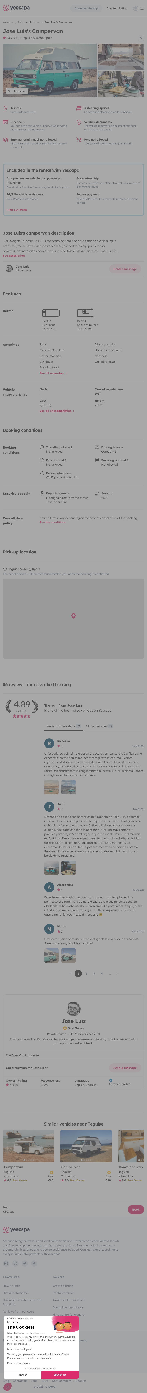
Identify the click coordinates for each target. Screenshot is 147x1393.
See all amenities (52, 373)
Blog (6, 1381)
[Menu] (139, 8)
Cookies (80, 1381)
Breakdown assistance (68, 1307)
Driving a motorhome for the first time (22, 1302)
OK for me (60, 1374)
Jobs (34, 1381)
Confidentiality (62, 1381)
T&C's (44, 1381)
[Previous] (7, 1146)
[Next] (50, 1146)
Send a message (125, 269)
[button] (7, 1387)
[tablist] (94, 727)
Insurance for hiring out (68, 1300)
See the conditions (53, 522)
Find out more (17, 210)
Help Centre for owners (68, 1314)
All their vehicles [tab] (99, 726)
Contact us (20, 1381)
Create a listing (117, 8)
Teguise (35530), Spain (37, 38)
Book (136, 1209)
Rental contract (63, 1293)
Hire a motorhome (15, 1293)
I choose (22, 1374)
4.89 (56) (12, 38)
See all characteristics (56, 411)
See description (14, 255)
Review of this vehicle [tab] (63, 726)
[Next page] (117, 973)
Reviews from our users (18, 1311)
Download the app (86, 8)
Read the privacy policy (18, 1363)
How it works (11, 1285)
